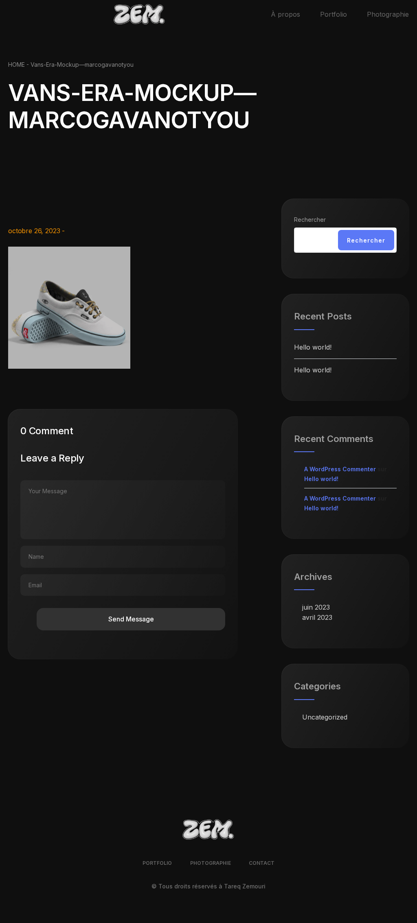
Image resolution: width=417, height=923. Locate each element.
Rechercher (310, 219)
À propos (285, 14)
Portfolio (333, 14)
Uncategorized (324, 717)
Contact (262, 863)
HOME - (19, 64)
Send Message (131, 619)
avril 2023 (317, 617)
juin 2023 (316, 607)
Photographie (388, 14)
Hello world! (312, 347)
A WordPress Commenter (340, 469)
